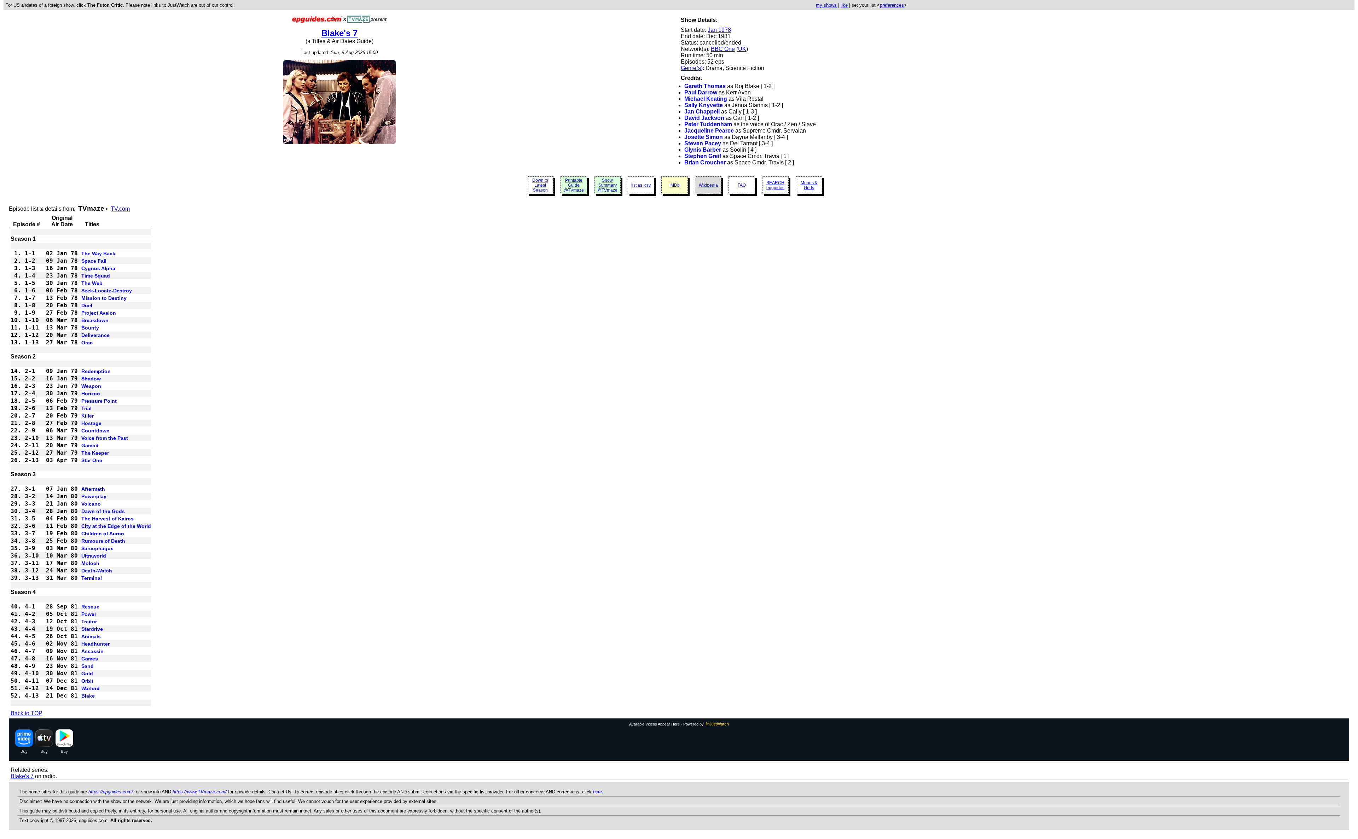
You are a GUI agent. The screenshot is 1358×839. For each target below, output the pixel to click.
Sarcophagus (97, 548)
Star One (91, 460)
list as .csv (641, 185)
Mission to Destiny (104, 298)
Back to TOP (26, 713)
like (844, 5)
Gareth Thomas (705, 86)
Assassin (92, 651)
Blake (88, 696)
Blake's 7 (339, 33)
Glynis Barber (702, 150)
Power (88, 614)
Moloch (90, 563)
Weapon (91, 386)
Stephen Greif (702, 156)
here (597, 791)
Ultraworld (93, 556)
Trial (86, 408)
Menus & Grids (809, 185)
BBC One (723, 49)
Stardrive (92, 629)
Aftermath (93, 489)
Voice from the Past (104, 438)
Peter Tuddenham (708, 124)
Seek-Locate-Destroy (106, 290)
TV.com (120, 209)
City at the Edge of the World (116, 526)
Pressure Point (99, 401)
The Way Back (98, 253)
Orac (87, 342)
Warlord (90, 688)
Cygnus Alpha (98, 268)
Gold (87, 673)
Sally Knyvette (703, 105)
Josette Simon (703, 137)
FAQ (742, 185)
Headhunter (95, 644)
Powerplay (93, 496)
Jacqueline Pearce (709, 131)
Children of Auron (102, 533)
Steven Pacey (702, 143)
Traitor (89, 621)
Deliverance (95, 335)
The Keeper (95, 453)
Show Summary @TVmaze (607, 185)
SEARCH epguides (775, 185)
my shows (826, 5)
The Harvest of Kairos (107, 519)
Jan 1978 (719, 30)
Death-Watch (96, 570)
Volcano (91, 504)
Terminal (91, 578)
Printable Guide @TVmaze (574, 185)
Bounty (90, 328)
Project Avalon (98, 313)
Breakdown (95, 320)
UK (742, 49)
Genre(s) (692, 68)
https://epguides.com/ (110, 791)
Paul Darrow (700, 92)
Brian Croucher (705, 162)
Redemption (96, 371)
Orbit (87, 681)
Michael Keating (705, 99)
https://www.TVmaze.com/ (200, 791)
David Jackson (704, 118)
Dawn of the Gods (103, 511)
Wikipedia (708, 185)
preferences (892, 5)
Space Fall (93, 261)
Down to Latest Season (540, 185)
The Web (92, 283)
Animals (91, 636)
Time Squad (95, 276)
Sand (87, 666)
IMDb (674, 185)
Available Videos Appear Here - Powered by (667, 724)
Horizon (90, 393)
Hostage (91, 423)
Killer (87, 416)
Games (89, 659)
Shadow (91, 378)
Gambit (90, 445)
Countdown (95, 430)
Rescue (90, 607)
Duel (86, 305)
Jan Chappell (702, 112)
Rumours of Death (103, 541)
